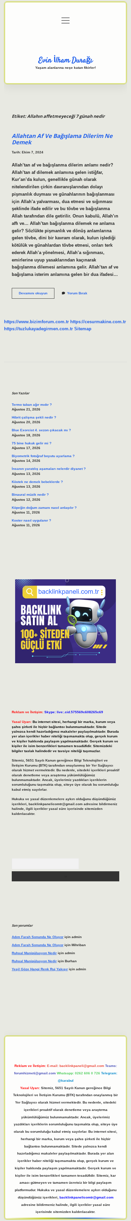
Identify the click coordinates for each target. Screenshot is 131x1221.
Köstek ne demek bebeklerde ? (37, 482)
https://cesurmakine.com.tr (98, 321)
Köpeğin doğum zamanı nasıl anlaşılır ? (44, 507)
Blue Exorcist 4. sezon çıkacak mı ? (41, 430)
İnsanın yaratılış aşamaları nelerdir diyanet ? (49, 469)
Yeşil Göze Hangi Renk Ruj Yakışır (40, 969)
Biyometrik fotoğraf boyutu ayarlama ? (43, 456)
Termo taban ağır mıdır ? (32, 404)
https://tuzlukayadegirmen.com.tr (38, 328)
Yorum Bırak (77, 293)
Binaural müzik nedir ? (30, 494)
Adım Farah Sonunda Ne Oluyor (37, 937)
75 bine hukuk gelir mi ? (31, 443)
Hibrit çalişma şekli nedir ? (34, 417)
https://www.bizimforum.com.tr (36, 321)
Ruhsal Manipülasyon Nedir (34, 953)
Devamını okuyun (36, 295)
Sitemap (82, 328)
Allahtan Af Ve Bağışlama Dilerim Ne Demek (62, 139)
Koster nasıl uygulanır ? (31, 520)
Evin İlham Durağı (66, 60)
